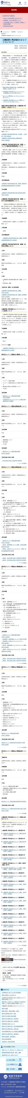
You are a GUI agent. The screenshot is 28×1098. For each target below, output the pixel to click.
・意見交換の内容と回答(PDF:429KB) (12, 460)
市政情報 (13, 31)
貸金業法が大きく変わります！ (10, 1055)
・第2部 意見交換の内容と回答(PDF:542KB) (14, 560)
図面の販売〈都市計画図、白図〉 (11, 1011)
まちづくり (20, 31)
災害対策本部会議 (8, 26)
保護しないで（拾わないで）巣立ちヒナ (12, 1050)
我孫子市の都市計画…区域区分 (10, 1018)
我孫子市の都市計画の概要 (9, 1016)
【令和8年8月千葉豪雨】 (8, 15)
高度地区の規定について (8, 1023)
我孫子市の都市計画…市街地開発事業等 (12, 1026)
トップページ (6, 31)
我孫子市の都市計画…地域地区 (10, 1021)
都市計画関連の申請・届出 (9, 1013)
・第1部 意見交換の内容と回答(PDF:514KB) (14, 658)
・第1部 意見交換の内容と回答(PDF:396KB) (14, 558)
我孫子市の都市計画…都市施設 (10, 1034)
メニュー (25, 4)
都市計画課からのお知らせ (9, 995)
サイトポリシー (19, 1090)
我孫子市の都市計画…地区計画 (10, 1029)
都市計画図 (5, 1008)
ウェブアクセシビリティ (10, 1092)
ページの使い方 (8, 1090)
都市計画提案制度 (6, 1039)
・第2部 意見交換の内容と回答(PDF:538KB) (14, 660)
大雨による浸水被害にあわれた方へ (12, 18)
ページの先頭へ (23, 463)
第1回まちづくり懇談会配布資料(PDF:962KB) (14, 801)
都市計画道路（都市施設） (9, 1036)
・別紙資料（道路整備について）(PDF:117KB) (14, 639)
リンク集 (21, 1092)
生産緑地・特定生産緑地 (8, 1041)
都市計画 (3, 33)
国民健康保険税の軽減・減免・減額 (11, 1052)
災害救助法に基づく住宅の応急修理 (11, 992)
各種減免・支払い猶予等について (12, 20)
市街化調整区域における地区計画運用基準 (13, 1031)
